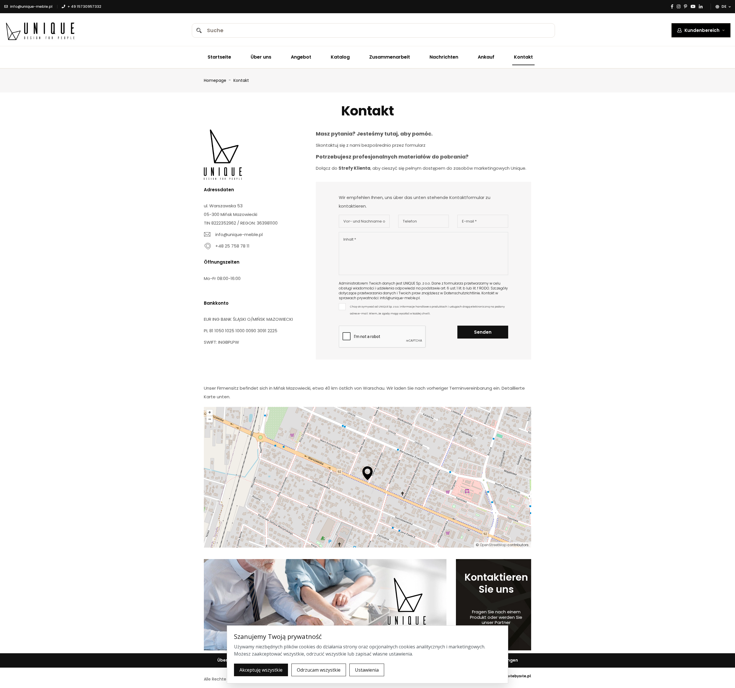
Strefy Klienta (354, 168)
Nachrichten (444, 57)
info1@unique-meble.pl (400, 297)
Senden (483, 332)
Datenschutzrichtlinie (462, 293)
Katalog (340, 57)
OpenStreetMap (493, 544)
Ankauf (486, 57)
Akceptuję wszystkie (261, 670)
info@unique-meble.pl (239, 234)
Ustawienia (367, 670)
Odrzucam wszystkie (319, 670)
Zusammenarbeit (389, 57)
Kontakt (523, 57)
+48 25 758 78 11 (232, 246)
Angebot (301, 57)
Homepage (215, 80)
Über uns (261, 57)
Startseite (219, 57)
